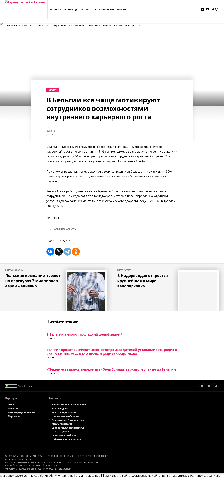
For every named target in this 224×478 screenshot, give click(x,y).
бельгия (61, 229)
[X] (59, 252)
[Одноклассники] (76, 252)
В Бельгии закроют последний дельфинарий (84, 334)
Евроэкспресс (88, 9)
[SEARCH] (217, 9)
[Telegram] (67, 252)
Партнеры (14, 416)
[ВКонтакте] (50, 252)
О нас (11, 404)
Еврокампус (107, 9)
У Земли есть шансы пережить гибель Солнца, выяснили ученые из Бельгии (111, 369)
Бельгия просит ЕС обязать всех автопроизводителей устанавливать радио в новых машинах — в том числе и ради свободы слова (111, 351)
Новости (55, 9)
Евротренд (70, 9)
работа (72, 229)
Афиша (121, 9)
